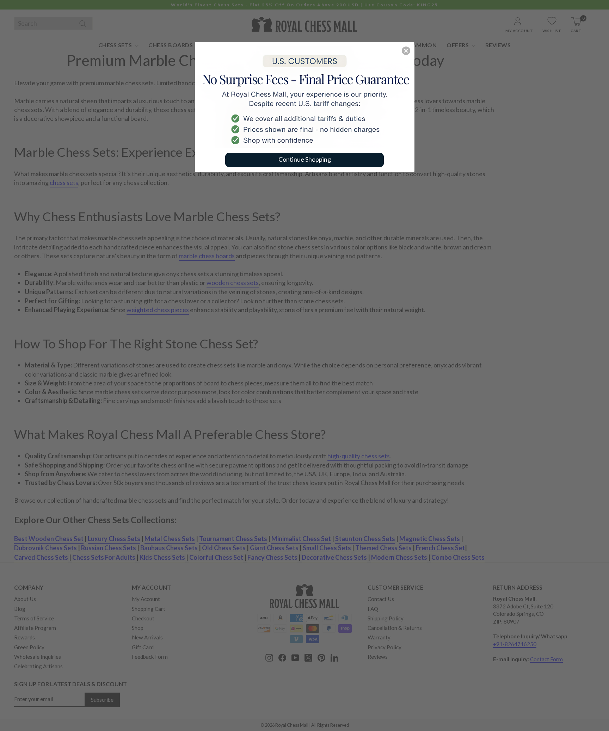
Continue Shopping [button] (304, 159)
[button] (406, 51)
